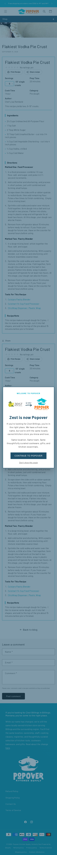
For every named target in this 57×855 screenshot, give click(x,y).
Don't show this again (28, 463)
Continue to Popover (28, 456)
